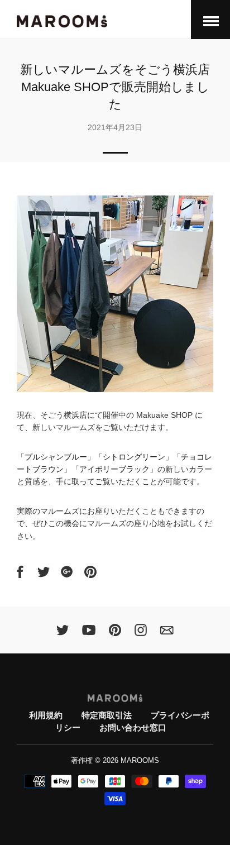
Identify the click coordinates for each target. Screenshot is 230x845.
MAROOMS (140, 761)
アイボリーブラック (114, 469)
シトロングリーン (134, 456)
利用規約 (46, 715)
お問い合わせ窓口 (132, 727)
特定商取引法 (107, 715)
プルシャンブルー (56, 456)
